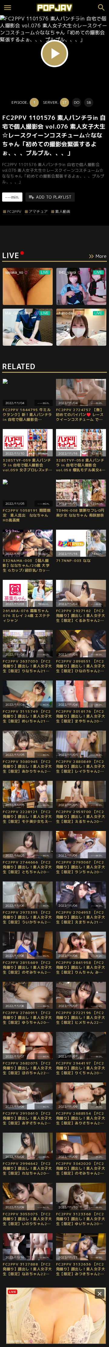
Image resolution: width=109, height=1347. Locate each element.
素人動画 (62, 211)
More (101, 256)
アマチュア (38, 211)
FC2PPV (14, 211)
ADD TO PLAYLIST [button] (54, 197)
